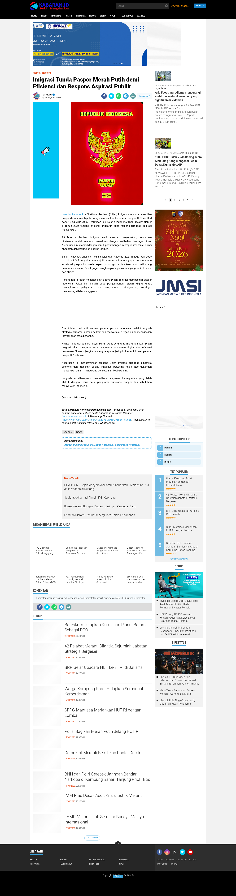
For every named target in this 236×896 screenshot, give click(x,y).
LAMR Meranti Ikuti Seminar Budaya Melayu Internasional (104, 819)
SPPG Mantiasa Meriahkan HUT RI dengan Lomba (103, 713)
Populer (200, 6)
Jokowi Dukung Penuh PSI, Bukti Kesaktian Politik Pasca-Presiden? (102, 444)
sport (113, 15)
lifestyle (94, 863)
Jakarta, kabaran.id (73, 214)
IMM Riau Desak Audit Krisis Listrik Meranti (104, 795)
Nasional (56, 15)
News (79, 432)
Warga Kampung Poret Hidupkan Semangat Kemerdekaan (104, 691)
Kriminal (81, 15)
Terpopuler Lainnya (179, 559)
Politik (68, 15)
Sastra (141, 15)
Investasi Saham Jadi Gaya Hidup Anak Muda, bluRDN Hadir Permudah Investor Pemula (179, 604)
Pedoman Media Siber (176, 859)
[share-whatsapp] (118, 96)
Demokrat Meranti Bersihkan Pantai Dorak (102, 752)
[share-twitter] (111, 96)
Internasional (97, 859)
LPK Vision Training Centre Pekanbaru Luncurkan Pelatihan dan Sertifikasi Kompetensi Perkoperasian (178, 631)
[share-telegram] (126, 96)
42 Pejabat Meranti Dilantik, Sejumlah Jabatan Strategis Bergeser (106, 649)
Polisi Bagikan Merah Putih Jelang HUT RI (102, 731)
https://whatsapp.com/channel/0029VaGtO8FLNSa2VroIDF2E (96, 419)
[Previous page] (165, 200)
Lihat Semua (92, 838)
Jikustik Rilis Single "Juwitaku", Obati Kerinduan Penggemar (177, 702)
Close (118, 876)
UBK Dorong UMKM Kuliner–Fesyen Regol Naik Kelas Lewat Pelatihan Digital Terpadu (177, 618)
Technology (126, 15)
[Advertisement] (107, 312)
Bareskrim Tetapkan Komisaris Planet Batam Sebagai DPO (105, 627)
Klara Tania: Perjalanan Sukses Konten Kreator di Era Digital (177, 692)
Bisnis (103, 15)
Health (33, 859)
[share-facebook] (104, 96)
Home (34, 15)
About (160, 859)
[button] (114, 63)
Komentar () (144, 96)
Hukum (92, 15)
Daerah (168, 447)
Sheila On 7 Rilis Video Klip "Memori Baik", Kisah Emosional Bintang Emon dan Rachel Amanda (179, 680)
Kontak (193, 859)
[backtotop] (118, 844)
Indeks (44, 15)
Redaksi (174, 863)
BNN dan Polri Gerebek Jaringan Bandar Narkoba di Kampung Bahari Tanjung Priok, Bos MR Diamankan (107, 779)
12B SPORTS (191, 153)
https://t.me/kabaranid (74, 416)
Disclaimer (162, 863)
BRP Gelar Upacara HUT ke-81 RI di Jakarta (104, 667)
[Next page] (193, 200)
